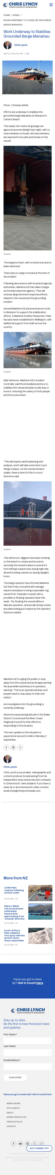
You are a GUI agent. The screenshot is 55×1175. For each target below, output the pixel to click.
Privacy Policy (15, 1122)
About (10, 1113)
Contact (11, 1126)
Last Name (10, 1046)
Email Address (12, 1060)
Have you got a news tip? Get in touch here (28, 1094)
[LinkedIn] (27, 1143)
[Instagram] (41, 1143)
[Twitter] (34, 1143)
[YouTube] (20, 1143)
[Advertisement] (27, 429)
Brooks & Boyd (23, 1157)
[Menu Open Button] (51, 5)
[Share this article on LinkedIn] (13, 747)
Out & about (13, 1108)
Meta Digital (36, 1160)
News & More (13, 1103)
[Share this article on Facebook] (6, 747)
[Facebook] (13, 1143)
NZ (27, 54)
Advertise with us (16, 1117)
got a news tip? (39, 1148)
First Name (10, 1034)
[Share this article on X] (20, 747)
